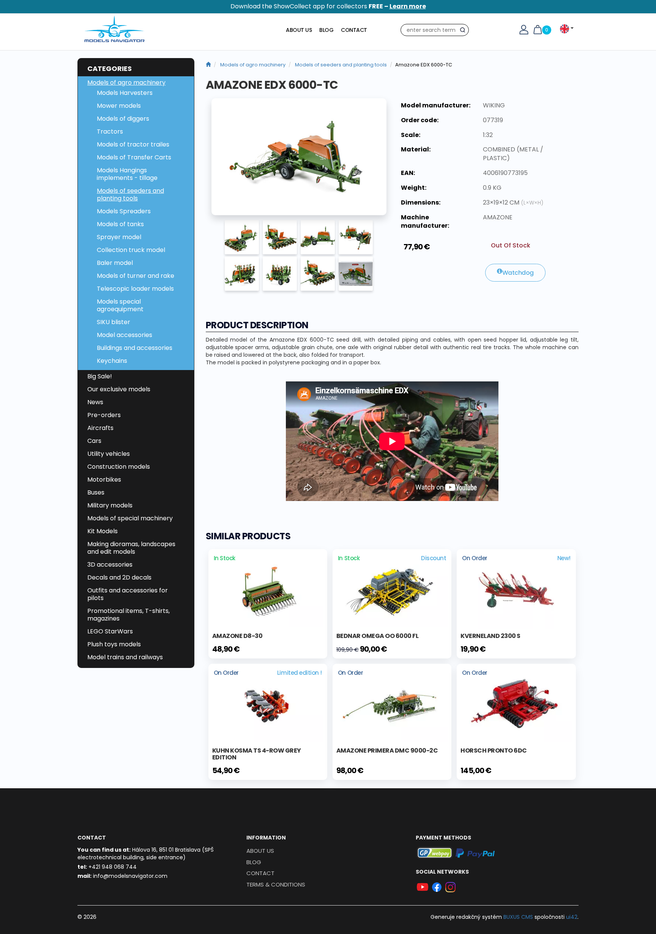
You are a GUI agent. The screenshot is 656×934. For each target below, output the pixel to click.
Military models (109, 505)
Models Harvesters (125, 92)
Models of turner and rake (135, 275)
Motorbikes (104, 479)
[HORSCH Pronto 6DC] (516, 704)
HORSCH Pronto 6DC (493, 750)
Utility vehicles (108, 453)
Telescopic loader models (135, 288)
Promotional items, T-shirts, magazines (128, 614)
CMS (518, 917)
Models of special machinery (130, 518)
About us (299, 30)
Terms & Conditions (275, 884)
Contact (354, 30)
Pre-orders (104, 415)
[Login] (524, 29)
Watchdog (518, 272)
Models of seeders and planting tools (130, 194)
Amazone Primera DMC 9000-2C (387, 750)
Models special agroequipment (120, 305)
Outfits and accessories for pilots (127, 594)
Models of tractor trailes (133, 144)
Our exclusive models (118, 389)
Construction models (118, 466)
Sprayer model (119, 237)
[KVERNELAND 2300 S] (516, 590)
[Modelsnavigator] (208, 64)
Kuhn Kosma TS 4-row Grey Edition (256, 754)
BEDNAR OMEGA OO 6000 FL (377, 636)
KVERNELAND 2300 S (490, 636)
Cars (94, 440)
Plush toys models (114, 644)
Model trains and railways (125, 657)
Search (464, 31)
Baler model (115, 262)
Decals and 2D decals (119, 577)
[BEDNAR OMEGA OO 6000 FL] (392, 589)
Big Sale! (99, 376)
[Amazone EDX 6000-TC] (298, 156)
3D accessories (109, 564)
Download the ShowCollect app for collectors (328, 6)
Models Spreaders (124, 211)
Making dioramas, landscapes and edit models (131, 548)
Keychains (112, 360)
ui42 (571, 917)
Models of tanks (120, 224)
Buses (95, 492)
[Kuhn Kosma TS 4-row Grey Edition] (267, 704)
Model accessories (124, 335)
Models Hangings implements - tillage (127, 174)
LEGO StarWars (110, 631)
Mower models (119, 105)
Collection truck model (131, 250)
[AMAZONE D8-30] (267, 589)
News (95, 402)
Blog (326, 30)
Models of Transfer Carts (134, 157)
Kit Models (102, 531)
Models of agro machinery (126, 82)
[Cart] (537, 29)
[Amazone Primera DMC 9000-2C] (392, 704)
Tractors (110, 131)
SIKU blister (113, 322)
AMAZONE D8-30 (237, 636)
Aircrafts (100, 428)
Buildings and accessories (134, 347)
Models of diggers (123, 118)
